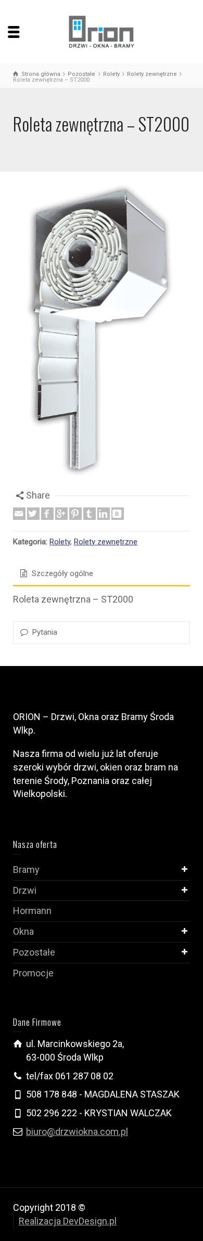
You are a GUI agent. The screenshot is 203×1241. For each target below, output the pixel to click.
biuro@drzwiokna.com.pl (77, 1131)
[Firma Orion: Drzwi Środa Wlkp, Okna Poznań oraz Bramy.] (102, 30)
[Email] (19, 513)
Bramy (26, 869)
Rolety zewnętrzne (105, 541)
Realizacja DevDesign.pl (68, 1221)
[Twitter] (33, 513)
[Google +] (61, 513)
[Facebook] (47, 513)
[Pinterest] (75, 513)
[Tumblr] (89, 513)
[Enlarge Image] (101, 337)
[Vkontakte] (117, 513)
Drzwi (24, 890)
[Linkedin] (103, 513)
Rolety (59, 541)
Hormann (32, 910)
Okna (23, 931)
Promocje (33, 973)
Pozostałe (34, 952)
